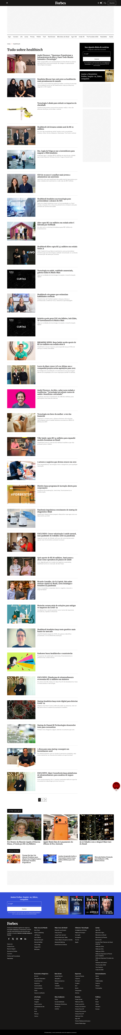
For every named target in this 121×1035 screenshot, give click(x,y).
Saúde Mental (58, 976)
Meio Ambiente (59, 997)
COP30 (57, 1009)
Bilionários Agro (99, 932)
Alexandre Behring (60, 942)
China (97, 1004)
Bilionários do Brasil (63, 37)
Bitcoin (36, 976)
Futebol (77, 983)
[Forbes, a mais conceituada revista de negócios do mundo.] (19, 923)
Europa (97, 1009)
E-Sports (77, 978)
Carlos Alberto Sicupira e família (63, 940)
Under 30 (81, 37)
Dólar (35, 990)
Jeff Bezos (37, 935)
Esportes (78, 973)
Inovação (77, 935)
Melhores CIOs (99, 949)
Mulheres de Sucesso (101, 962)
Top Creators (99, 967)
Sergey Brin (37, 947)
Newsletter (103, 37)
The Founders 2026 (92, 37)
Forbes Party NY (79, 1009)
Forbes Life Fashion (80, 1006)
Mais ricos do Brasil (61, 928)
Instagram (78, 937)
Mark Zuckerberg (39, 932)
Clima (56, 999)
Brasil (97, 1002)
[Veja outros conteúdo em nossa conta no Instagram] (17, 939)
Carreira (15, 37)
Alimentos (57, 1006)
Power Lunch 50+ (79, 1004)
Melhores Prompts (80, 932)
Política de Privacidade (34, 912)
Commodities (38, 985)
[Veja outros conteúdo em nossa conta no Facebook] (8, 939)
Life (21, 37)
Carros (36, 1016)
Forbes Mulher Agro (80, 1023)
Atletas (77, 993)
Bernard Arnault (38, 940)
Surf (76, 985)
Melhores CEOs (99, 946)
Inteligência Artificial (80, 930)
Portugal (36, 999)
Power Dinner (78, 999)
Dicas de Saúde (59, 988)
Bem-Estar (58, 973)
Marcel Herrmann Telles (61, 937)
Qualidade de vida (39, 1006)
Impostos (37, 983)
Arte (35, 1011)
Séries (97, 976)
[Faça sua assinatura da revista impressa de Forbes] (61, 905)
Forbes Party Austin (80, 1011)
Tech (44, 37)
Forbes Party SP (79, 1013)
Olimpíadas (78, 990)
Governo (97, 1006)
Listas (26, 37)
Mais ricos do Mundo (40, 928)
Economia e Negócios (41, 973)
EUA (96, 999)
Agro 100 (74, 37)
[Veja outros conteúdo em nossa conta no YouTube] (21, 939)
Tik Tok (77, 940)
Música (97, 985)
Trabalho (57, 985)
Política (97, 997)
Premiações (98, 988)
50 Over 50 (98, 940)
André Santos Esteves (61, 944)
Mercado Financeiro (39, 978)
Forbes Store (10, 946)
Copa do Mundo (79, 976)
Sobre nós (10, 944)
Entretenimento (100, 973)
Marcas (36, 1013)
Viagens (36, 1002)
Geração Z (58, 978)
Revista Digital (11, 949)
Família (57, 983)
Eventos (97, 983)
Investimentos (38, 981)
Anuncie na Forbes (12, 951)
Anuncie (111, 3)
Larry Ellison (37, 937)
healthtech (16, 44)
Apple (76, 942)
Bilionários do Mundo (101, 937)
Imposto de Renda (39, 993)
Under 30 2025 (99, 969)
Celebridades (99, 981)
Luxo (35, 1009)
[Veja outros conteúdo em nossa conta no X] (13, 939)
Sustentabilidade (59, 1002)
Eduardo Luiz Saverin (60, 930)
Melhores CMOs (99, 951)
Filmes (97, 978)
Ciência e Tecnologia (81, 928)
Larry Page (37, 944)
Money (32, 37)
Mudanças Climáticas (61, 1004)
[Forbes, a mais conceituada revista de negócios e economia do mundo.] (60, 3)
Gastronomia (38, 1004)
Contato (9, 953)
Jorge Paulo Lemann (60, 935)
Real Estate (51, 37)
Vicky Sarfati (58, 932)
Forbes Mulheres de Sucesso (82, 1021)
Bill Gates (37, 949)
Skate (76, 988)
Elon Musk (37, 930)
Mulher (39, 37)
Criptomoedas (38, 988)
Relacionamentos (59, 981)
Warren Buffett (38, 942)
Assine (111, 37)
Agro (9, 37)
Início (9, 44)
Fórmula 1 (77, 981)
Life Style (37, 997)
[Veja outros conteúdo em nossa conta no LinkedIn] (25, 939)
